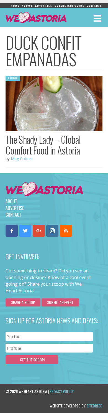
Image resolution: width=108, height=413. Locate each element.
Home (15, 5)
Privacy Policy (62, 391)
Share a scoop (23, 302)
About (27, 5)
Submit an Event (60, 302)
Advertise (43, 5)
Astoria (13, 78)
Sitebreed (94, 406)
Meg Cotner (21, 158)
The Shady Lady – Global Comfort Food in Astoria (43, 144)
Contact (94, 5)
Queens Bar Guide (69, 5)
